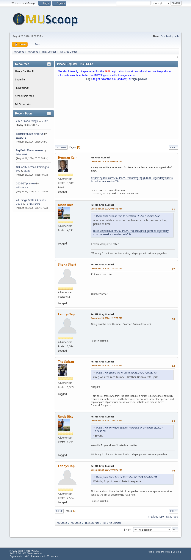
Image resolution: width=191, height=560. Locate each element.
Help (150, 551)
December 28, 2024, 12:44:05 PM (106, 420)
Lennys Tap (66, 314)
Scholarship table (170, 36)
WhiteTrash (22, 187)
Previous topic (156, 516)
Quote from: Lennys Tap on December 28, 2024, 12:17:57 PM (126, 372)
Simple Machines (34, 553)
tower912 (21, 137)
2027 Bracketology (27, 121)
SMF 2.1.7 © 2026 (18, 553)
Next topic (172, 516)
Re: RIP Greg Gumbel (102, 204)
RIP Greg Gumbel (100, 157)
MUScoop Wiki (23, 104)
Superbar (20, 79)
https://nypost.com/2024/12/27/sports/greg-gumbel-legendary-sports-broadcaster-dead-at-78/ (131, 232)
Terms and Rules (162, 551)
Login (89, 79)
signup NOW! (139, 79)
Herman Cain (68, 157)
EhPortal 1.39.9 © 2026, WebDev (24, 551)
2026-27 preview (26, 183)
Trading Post (22, 87)
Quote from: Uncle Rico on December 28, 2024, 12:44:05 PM (126, 477)
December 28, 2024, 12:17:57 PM (106, 318)
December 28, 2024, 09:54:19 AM (106, 208)
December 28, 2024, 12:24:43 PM (106, 365)
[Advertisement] (116, 111)
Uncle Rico (65, 205)
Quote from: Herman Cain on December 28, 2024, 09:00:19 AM (127, 216)
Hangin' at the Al (24, 71)
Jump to (128, 529)
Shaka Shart (67, 264)
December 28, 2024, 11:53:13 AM (106, 268)
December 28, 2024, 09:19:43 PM (106, 469)
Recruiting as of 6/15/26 (30, 133)
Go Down (61, 147)
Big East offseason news (29, 150)
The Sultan (66, 361)
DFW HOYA (21, 154)
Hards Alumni (33, 204)
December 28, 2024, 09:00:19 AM (106, 161)
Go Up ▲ (177, 551)
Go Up (59, 510)
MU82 (44, 121)
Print (173, 147)
